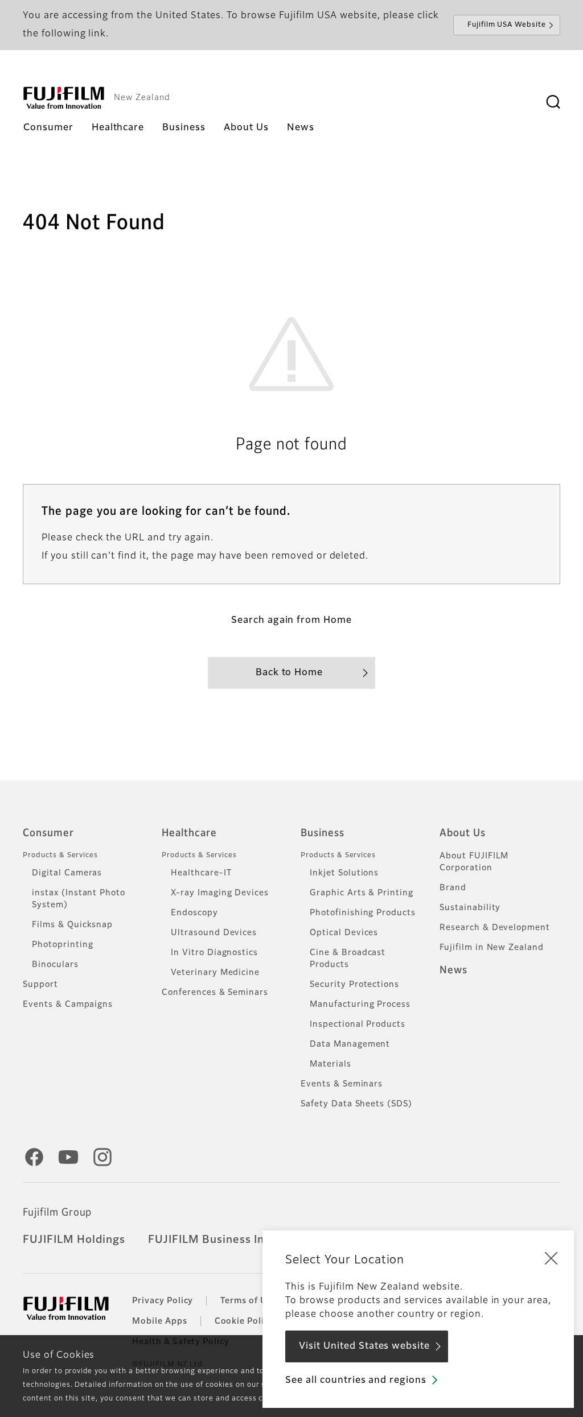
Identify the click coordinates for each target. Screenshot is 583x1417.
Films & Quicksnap (72, 925)
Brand (453, 888)
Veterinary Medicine (215, 973)
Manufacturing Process (360, 1005)
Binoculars (55, 965)
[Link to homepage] (64, 97)
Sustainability (470, 908)
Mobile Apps (159, 1321)
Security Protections (354, 985)
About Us (463, 833)
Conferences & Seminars (215, 993)
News (453, 970)
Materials (330, 1064)
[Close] (551, 1258)
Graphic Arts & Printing (361, 893)
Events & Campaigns (68, 1005)
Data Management (350, 1044)
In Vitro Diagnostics (214, 953)
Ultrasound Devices (214, 933)
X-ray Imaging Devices (220, 893)
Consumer (48, 833)
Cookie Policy (244, 1321)
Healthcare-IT (201, 873)
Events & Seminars (342, 1084)
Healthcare (189, 833)
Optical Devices (344, 933)
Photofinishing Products (363, 913)
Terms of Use (248, 1301)
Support (40, 985)
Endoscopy (194, 913)
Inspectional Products (357, 1024)
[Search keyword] (552, 102)
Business (322, 833)
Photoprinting (62, 945)
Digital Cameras (67, 873)
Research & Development (495, 928)
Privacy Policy (162, 1301)
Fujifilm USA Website (506, 25)
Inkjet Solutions (344, 873)
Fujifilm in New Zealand (492, 948)
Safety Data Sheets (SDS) (356, 1104)
